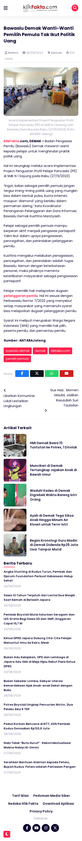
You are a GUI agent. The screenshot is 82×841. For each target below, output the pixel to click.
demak (40, 351)
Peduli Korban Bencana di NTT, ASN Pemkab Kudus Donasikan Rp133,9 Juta (37, 726)
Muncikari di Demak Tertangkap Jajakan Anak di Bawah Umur (53, 470)
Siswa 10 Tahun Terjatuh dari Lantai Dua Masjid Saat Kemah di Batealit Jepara (39, 597)
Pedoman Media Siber (51, 795)
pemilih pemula (17, 359)
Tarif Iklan (20, 795)
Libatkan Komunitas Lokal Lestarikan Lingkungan (19, 401)
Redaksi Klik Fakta (23, 803)
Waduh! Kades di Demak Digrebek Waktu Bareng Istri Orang (53, 495)
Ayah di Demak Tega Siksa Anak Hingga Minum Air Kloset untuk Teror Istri (52, 520)
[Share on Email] (66, 373)
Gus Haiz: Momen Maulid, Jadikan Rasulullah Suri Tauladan (64, 398)
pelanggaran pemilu (21, 295)
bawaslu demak (17, 351)
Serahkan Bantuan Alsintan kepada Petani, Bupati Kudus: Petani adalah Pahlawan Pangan (40, 764)
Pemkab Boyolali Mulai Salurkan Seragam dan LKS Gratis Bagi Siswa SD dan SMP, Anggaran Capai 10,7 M (39, 619)
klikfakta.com (60, 351)
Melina (13, 53)
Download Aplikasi (58, 803)
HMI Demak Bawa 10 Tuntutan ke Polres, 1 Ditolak (53, 445)
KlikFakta (11, 141)
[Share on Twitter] (37, 373)
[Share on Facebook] (22, 373)
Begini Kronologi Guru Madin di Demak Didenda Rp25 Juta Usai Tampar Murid (54, 545)
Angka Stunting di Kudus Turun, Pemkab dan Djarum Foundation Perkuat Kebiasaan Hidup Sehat (38, 576)
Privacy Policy (41, 811)
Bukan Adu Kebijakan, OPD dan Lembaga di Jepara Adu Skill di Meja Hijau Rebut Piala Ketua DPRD (39, 661)
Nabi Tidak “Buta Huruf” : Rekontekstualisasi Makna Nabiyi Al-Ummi (37, 745)
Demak (56, 53)
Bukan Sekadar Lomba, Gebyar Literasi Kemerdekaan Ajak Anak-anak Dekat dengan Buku (38, 685)
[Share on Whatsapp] (52, 373)
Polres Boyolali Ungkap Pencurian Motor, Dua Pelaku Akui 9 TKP (38, 707)
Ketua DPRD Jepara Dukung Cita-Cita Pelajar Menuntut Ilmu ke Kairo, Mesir (38, 640)
